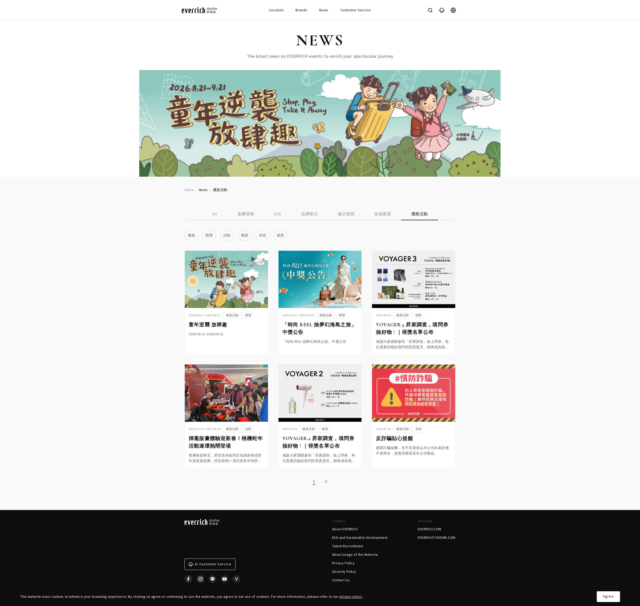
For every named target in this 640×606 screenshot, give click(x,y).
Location (276, 10)
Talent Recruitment (347, 546)
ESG (277, 214)
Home (189, 190)
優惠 (191, 235)
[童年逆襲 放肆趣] (226, 279)
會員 (280, 235)
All (215, 214)
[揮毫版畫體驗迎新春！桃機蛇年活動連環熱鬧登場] (226, 393)
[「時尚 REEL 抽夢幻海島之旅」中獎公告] (320, 279)
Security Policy (344, 571)
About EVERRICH (345, 529)
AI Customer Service (213, 564)
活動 (226, 235)
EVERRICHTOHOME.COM (437, 537)
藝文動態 (346, 214)
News (323, 10)
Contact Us (341, 580)
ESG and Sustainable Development (360, 537)
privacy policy (351, 596)
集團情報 (246, 214)
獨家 (244, 235)
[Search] (430, 10)
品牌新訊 (309, 214)
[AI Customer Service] (442, 10)
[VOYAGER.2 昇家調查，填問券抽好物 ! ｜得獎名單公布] (320, 393)
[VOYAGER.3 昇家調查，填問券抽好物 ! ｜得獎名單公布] (413, 279)
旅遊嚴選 (382, 214)
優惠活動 (419, 214)
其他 (262, 235)
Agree (608, 596)
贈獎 (209, 235)
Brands (301, 10)
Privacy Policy (343, 563)
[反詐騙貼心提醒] (413, 393)
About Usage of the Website (355, 554)
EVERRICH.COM (429, 529)
